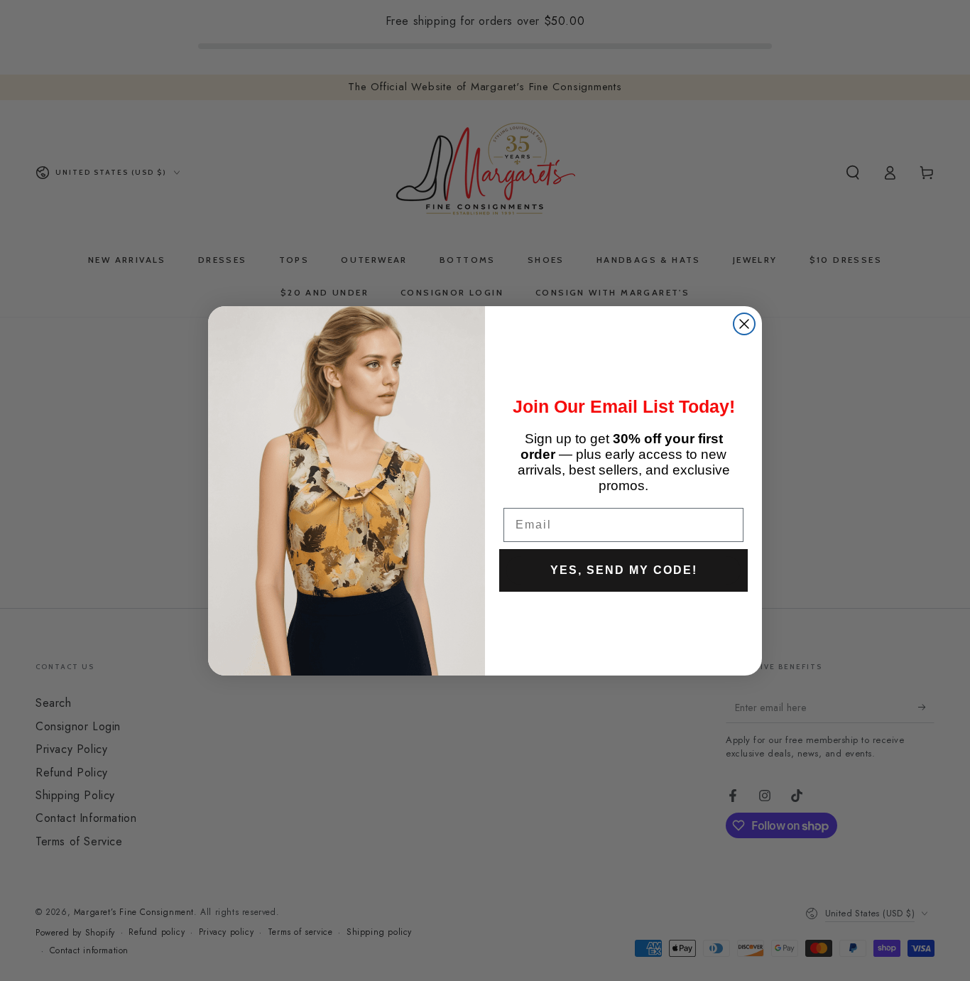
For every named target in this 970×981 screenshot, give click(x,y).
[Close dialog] (744, 324)
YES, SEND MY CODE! (623, 570)
